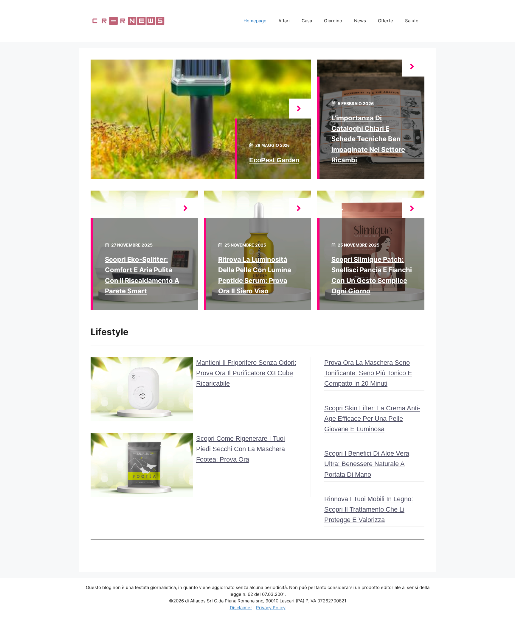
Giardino (333, 21)
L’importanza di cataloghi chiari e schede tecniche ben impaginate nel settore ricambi (368, 139)
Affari (284, 21)
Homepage (254, 21)
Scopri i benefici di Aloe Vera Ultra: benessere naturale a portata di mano (366, 464)
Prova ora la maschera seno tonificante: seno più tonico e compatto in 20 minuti (368, 373)
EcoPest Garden (274, 160)
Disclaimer (241, 607)
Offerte (385, 21)
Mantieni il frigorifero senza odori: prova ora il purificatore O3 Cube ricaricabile (246, 373)
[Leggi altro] (300, 109)
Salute (411, 21)
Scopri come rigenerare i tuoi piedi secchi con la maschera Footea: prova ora (240, 449)
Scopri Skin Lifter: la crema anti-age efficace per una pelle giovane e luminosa (372, 418)
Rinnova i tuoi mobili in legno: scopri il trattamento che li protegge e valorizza (368, 509)
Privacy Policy (271, 607)
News (360, 21)
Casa (307, 21)
